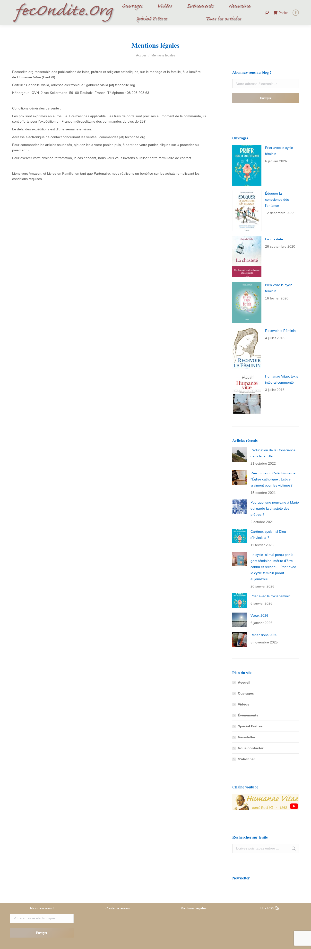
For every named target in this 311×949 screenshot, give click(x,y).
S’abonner (246, 759)
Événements (248, 715)
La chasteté (274, 239)
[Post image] (246, 165)
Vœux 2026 (259, 615)
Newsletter (246, 737)
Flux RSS (267, 908)
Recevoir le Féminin (280, 331)
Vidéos (243, 704)
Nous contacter (250, 748)
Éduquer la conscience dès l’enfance (277, 199)
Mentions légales (194, 908)
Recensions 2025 (264, 635)
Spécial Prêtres (250, 726)
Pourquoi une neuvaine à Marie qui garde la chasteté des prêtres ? (275, 508)
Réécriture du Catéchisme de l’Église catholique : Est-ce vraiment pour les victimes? (273, 479)
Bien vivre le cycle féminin (279, 288)
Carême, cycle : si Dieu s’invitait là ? (268, 535)
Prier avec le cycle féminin (279, 151)
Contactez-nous (117, 908)
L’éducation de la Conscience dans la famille (273, 453)
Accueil (244, 682)
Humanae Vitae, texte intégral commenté (281, 379)
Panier (283, 13)
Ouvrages (246, 693)
